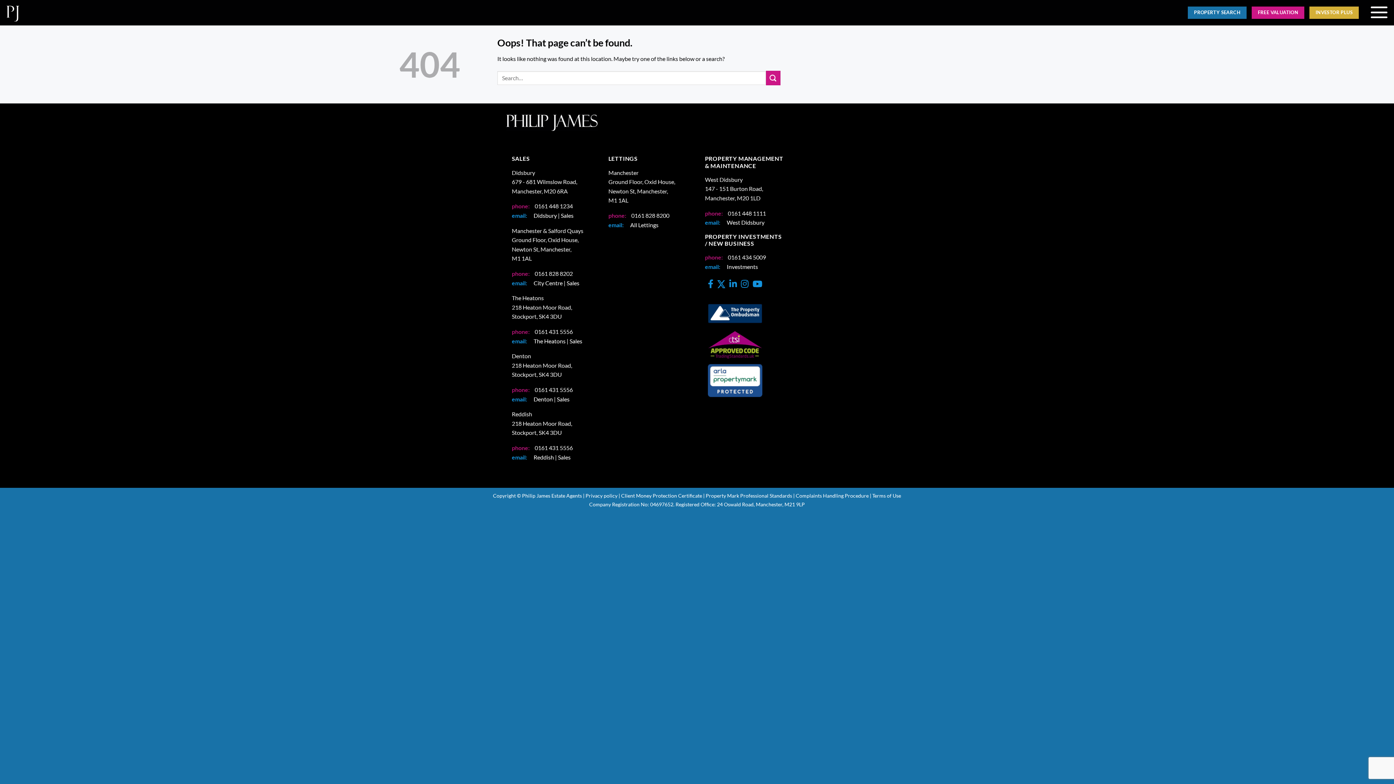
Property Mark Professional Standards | (750, 496)
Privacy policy (601, 496)
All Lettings (644, 224)
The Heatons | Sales (558, 341)
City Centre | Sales (556, 282)
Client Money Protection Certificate (661, 496)
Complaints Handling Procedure (832, 496)
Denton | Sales (552, 399)
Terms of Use (886, 496)
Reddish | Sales (552, 457)
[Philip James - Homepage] (346, 12)
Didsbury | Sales (554, 215)
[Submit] (773, 78)
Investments (742, 266)
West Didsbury (746, 222)
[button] (1379, 12)
